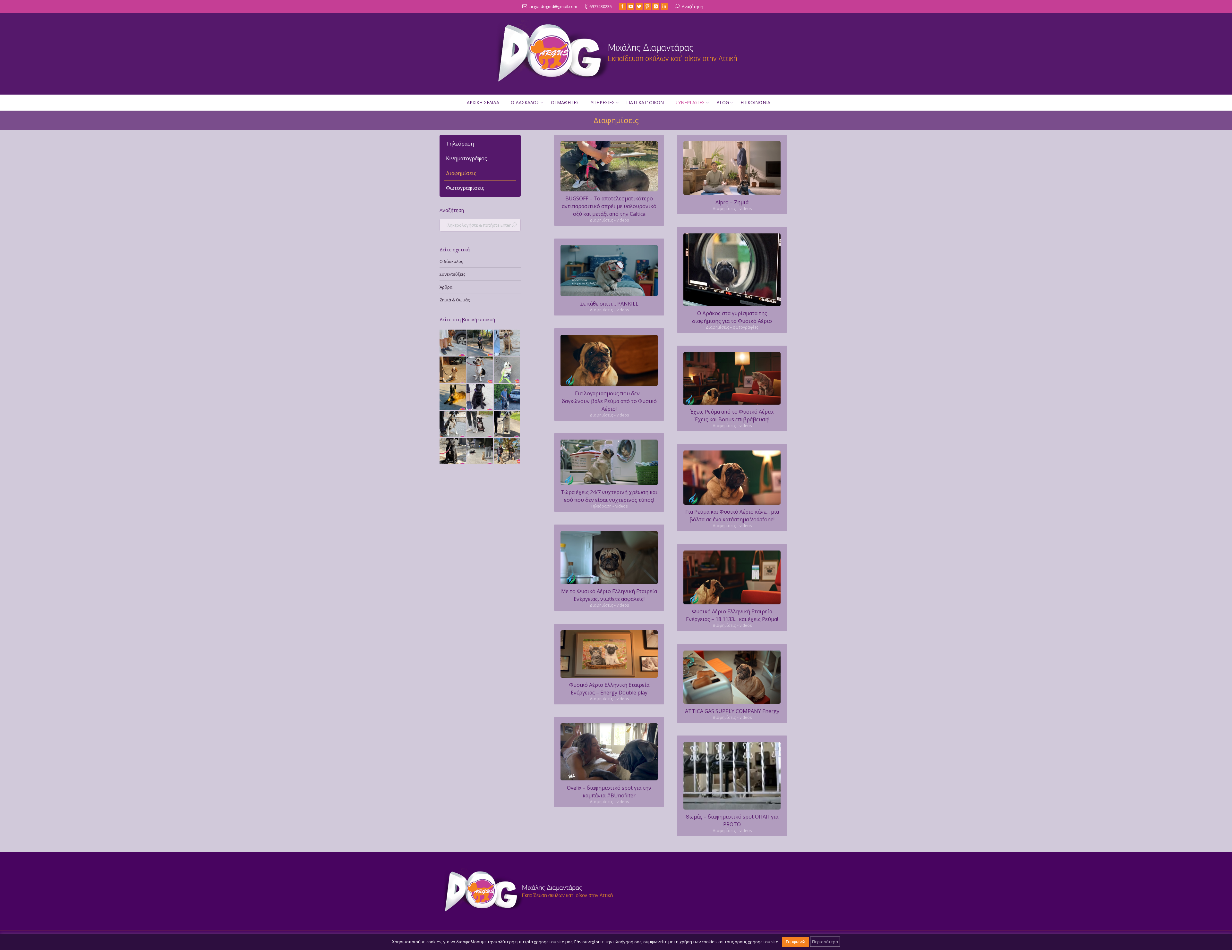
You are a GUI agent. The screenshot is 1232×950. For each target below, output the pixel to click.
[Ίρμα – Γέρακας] (453, 343)
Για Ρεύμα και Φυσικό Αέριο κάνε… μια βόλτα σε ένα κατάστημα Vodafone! (732, 515)
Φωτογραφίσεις (465, 187)
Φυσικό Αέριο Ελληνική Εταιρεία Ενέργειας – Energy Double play (609, 688)
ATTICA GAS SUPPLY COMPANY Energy (732, 711)
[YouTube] (630, 6)
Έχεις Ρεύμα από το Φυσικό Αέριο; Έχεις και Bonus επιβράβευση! (732, 415)
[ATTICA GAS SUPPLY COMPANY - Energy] (732, 677)
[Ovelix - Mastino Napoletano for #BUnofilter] (609, 752)
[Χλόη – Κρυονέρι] (507, 397)
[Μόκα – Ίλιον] (507, 343)
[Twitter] (639, 6)
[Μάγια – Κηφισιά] (479, 451)
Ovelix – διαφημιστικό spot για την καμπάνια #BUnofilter (609, 791)
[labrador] (732, 776)
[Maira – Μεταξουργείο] (453, 424)
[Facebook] (622, 6)
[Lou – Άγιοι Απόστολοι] (507, 424)
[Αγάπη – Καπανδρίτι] (507, 451)
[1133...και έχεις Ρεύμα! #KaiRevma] (732, 577)
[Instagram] (655, 6)
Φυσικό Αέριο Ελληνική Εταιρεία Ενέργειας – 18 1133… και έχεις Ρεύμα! (732, 615)
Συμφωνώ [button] (795, 942)
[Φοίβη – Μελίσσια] (479, 397)
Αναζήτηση (692, 6)
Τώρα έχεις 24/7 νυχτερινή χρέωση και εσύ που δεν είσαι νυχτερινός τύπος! (609, 496)
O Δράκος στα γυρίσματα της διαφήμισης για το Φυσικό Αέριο (732, 317)
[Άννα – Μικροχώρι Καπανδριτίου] (453, 451)
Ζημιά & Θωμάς (455, 300)
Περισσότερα (825, 942)
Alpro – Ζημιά (732, 202)
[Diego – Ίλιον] (453, 397)
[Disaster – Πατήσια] (453, 370)
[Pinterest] (647, 6)
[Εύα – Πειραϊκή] (479, 370)
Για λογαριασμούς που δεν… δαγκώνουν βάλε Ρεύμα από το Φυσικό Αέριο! (609, 401)
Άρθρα (446, 287)
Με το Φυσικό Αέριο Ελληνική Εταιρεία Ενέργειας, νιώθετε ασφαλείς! (609, 595)
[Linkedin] (664, 6)
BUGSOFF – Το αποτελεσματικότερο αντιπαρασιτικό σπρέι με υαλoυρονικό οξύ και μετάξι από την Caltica (609, 206)
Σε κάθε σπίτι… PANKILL (609, 303)
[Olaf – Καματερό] (479, 424)
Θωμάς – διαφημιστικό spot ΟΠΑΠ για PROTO (732, 820)
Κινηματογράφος (466, 158)
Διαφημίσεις (461, 173)
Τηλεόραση (460, 143)
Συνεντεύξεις (452, 274)
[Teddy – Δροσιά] (479, 343)
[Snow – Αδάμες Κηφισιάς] (507, 370)
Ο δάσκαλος (451, 261)
